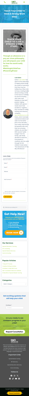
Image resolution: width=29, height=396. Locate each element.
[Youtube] (16, 378)
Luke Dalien (22, 80)
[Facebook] (11, 375)
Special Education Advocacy (14, 365)
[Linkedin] (19, 378)
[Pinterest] (10, 378)
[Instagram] (14, 375)
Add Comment (8, 179)
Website (6, 171)
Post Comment (7, 196)
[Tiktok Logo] (13, 378)
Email (5, 167)
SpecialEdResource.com (22, 115)
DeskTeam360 (15, 390)
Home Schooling (14, 368)
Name (6, 163)
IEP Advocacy (14, 361)
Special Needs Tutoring (14, 358)
